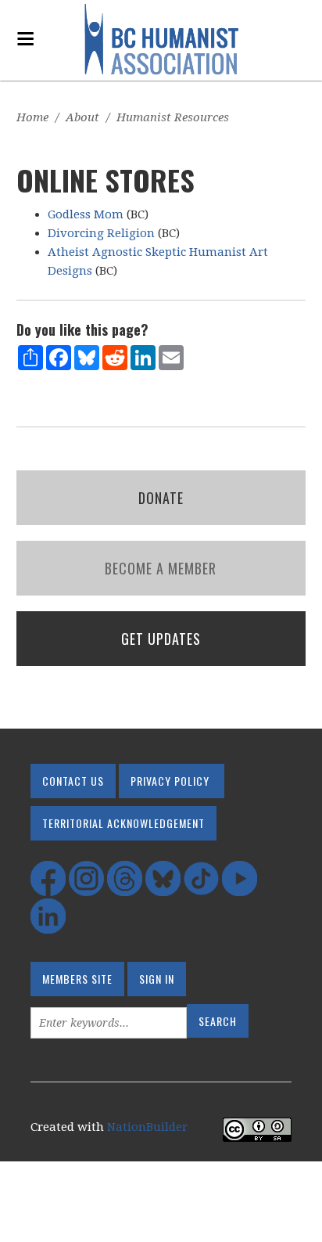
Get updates (161, 638)
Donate (161, 498)
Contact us (73, 780)
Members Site (77, 978)
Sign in (156, 978)
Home (32, 117)
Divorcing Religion (101, 233)
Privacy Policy (170, 780)
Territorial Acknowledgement (123, 823)
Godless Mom (85, 214)
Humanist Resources (172, 117)
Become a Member (160, 568)
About (82, 117)
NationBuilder (147, 1127)
